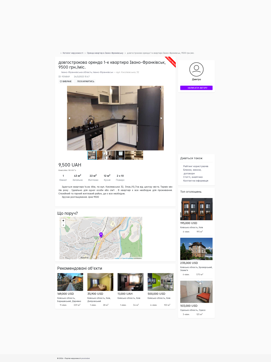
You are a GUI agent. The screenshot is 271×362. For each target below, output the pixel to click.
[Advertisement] (135, 29)
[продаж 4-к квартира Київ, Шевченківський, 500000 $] (160, 281)
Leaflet (117, 258)
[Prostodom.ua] (58, 53)
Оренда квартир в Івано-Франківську (105, 53)
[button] (161, 88)
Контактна (195, 180)
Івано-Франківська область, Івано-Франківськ (87, 72)
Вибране (67, 81)
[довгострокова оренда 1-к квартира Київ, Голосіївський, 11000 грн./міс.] (130, 281)
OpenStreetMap (127, 258)
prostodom (85, 358)
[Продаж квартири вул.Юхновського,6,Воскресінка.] (100, 281)
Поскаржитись (85, 81)
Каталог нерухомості (73, 53)
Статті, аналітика (193, 177)
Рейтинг (195, 166)
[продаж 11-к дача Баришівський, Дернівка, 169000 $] (70, 281)
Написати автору (197, 88)
